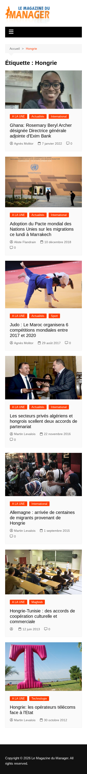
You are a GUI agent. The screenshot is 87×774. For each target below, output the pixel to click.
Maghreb (37, 602)
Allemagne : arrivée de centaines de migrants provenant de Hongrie (42, 518)
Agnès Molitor (23, 143)
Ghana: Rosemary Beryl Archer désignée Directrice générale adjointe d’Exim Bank (41, 130)
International (59, 116)
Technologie (39, 698)
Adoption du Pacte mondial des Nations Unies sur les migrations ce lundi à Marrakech (42, 229)
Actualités (37, 116)
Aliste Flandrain (25, 242)
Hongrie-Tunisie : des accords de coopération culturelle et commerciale (42, 616)
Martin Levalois (24, 434)
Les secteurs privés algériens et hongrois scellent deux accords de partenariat (43, 421)
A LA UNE (18, 116)
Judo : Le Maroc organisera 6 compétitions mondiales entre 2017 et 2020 (39, 330)
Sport (54, 316)
